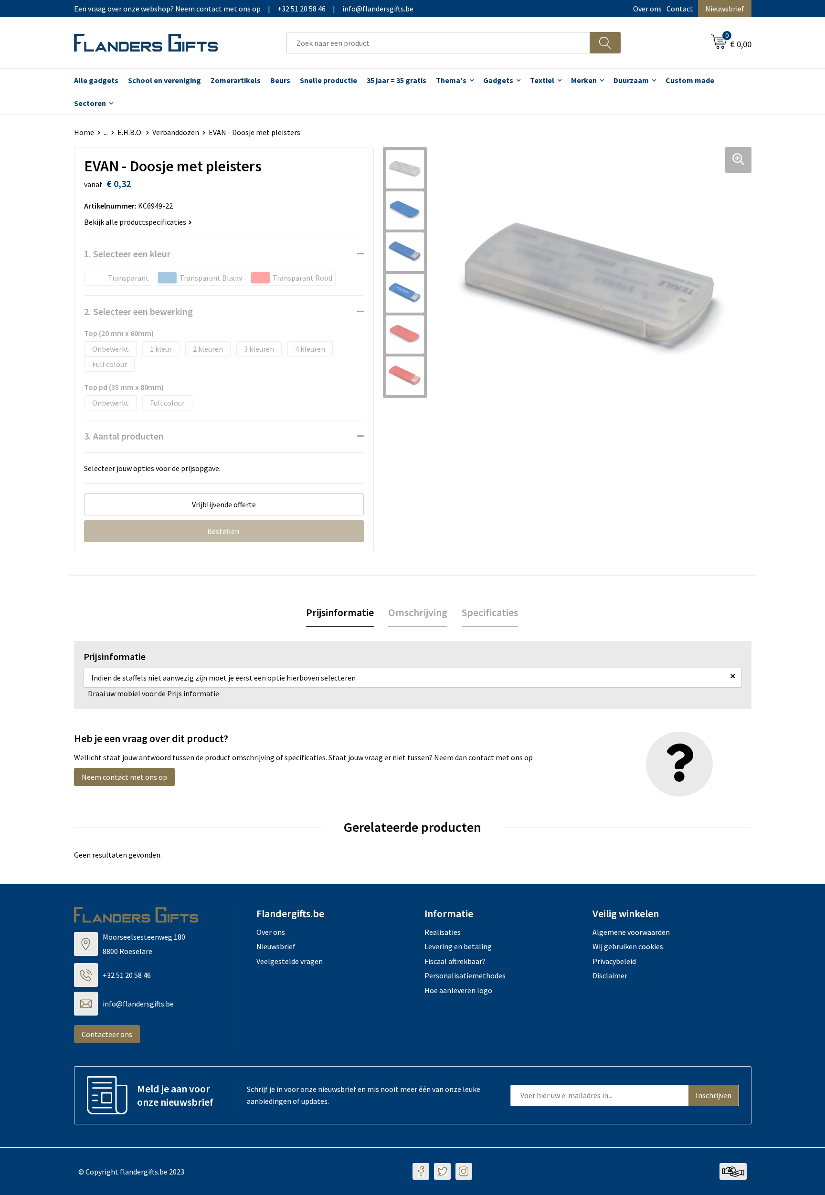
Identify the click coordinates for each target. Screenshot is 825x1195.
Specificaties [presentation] (490, 612)
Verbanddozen (175, 132)
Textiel (542, 80)
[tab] (340, 612)
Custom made (690, 80)
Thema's (451, 80)
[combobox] (438, 42)
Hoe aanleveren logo (458, 990)
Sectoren (90, 103)
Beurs (280, 80)
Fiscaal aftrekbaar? (455, 961)
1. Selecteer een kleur (127, 254)
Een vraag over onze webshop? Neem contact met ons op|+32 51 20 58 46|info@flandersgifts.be (243, 8)
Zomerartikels (236, 80)
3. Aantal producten (124, 436)
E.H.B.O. (130, 132)
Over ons (647, 8)
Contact (679, 8)
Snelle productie (328, 80)
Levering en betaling (458, 946)
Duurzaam (631, 80)
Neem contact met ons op (124, 777)
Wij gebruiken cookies (627, 946)
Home (84, 132)
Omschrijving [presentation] (417, 612)
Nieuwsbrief (724, 8)
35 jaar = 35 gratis (396, 80)
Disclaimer (609, 975)
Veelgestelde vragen (289, 961)
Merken (584, 80)
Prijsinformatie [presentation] (340, 612)
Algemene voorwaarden (631, 932)
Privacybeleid (614, 961)
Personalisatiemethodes (465, 975)
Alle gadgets (96, 80)
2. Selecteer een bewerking (138, 311)
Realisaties (442, 932)
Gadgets (498, 80)
